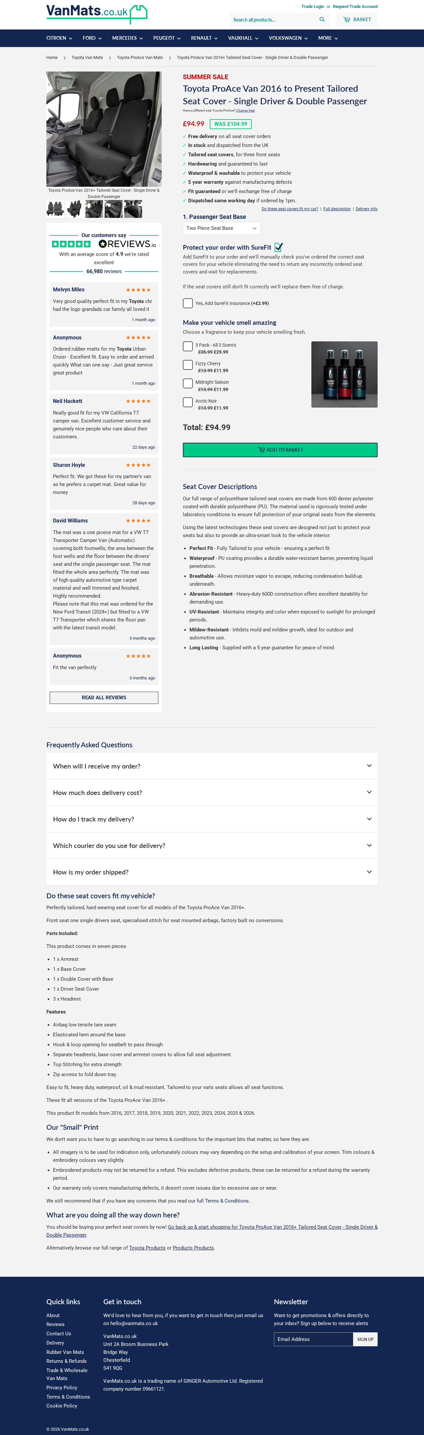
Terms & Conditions (68, 1397)
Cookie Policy (61, 1406)
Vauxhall (240, 38)
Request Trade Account (355, 6)
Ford (90, 38)
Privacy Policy (61, 1388)
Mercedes (125, 38)
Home (52, 57)
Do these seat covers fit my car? (290, 209)
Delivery (55, 1343)
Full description (337, 209)
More (325, 38)
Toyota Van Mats (87, 57)
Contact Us (58, 1334)
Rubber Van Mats (65, 1352)
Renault (202, 38)
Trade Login (312, 6)
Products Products (193, 1248)
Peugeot (164, 38)
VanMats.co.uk (75, 1429)
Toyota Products (147, 1248)
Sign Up (365, 1339)
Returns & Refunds (66, 1361)
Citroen (56, 38)
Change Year (245, 110)
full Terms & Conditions (223, 1201)
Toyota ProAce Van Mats (140, 57)
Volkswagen (286, 38)
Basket (361, 19)
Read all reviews (104, 698)
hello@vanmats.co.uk (134, 1323)
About (53, 1315)
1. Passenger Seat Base (214, 216)
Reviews (55, 1324)
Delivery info (367, 209)
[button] (55, 209)
